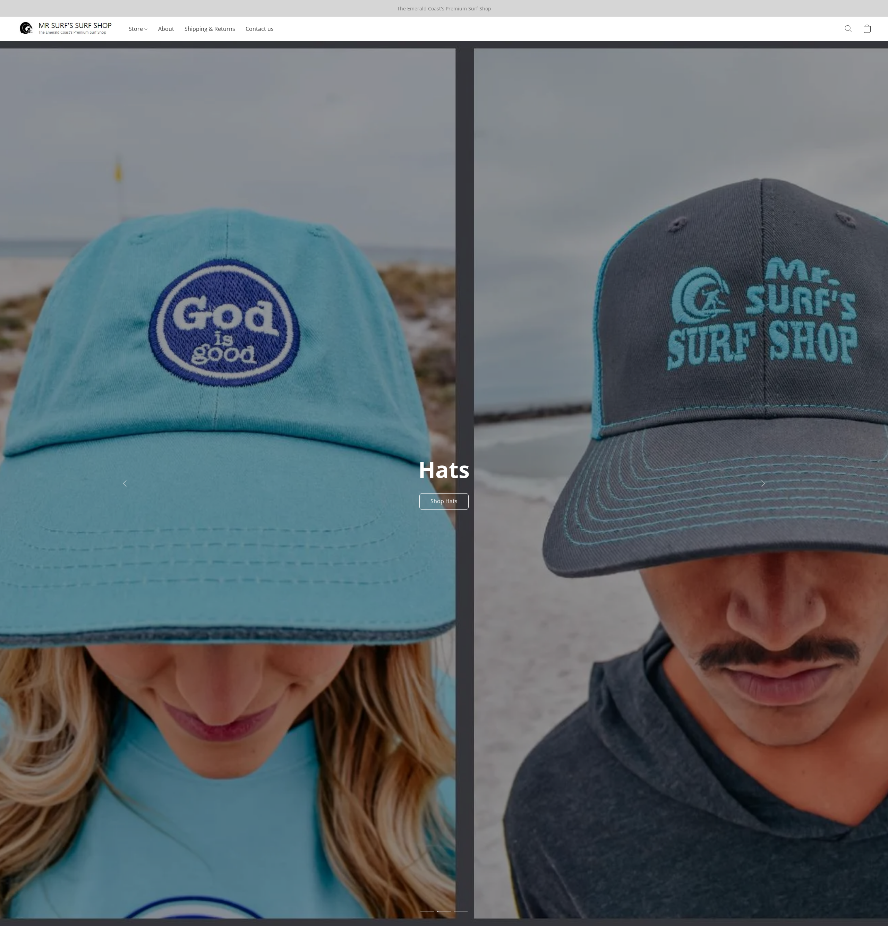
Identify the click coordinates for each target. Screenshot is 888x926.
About (166, 29)
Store (136, 29)
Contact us (260, 29)
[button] (66, 28)
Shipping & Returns (210, 29)
